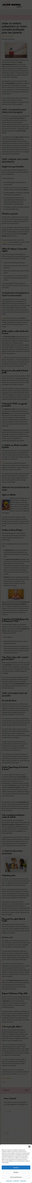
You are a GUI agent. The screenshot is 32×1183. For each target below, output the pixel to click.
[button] (29, 1146)
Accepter (16, 1167)
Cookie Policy (9, 1180)
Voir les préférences (16, 1177)
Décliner (16, 1172)
